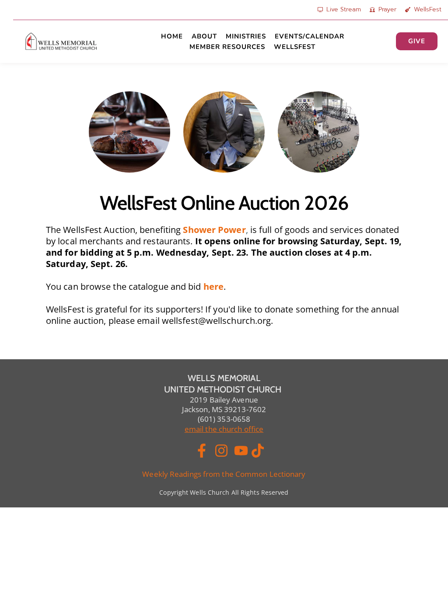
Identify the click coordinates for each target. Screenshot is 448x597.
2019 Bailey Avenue (224, 400)
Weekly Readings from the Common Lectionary (223, 474)
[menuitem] (172, 36)
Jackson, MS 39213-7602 (224, 409)
